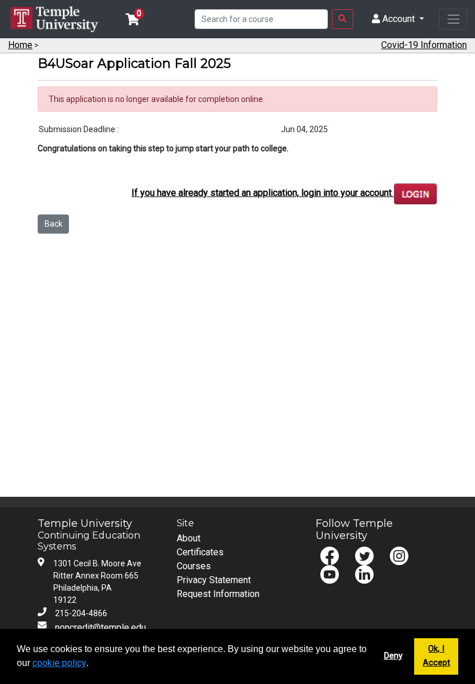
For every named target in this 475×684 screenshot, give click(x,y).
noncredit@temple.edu (100, 627)
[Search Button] (342, 19)
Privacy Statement (214, 579)
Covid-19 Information (424, 44)
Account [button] (398, 18)
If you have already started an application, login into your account (262, 192)
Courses (194, 566)
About (188, 538)
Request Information (218, 593)
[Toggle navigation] (453, 19)
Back (54, 223)
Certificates (200, 552)
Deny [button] (393, 656)
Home (20, 44)
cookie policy (59, 662)
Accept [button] (436, 663)
